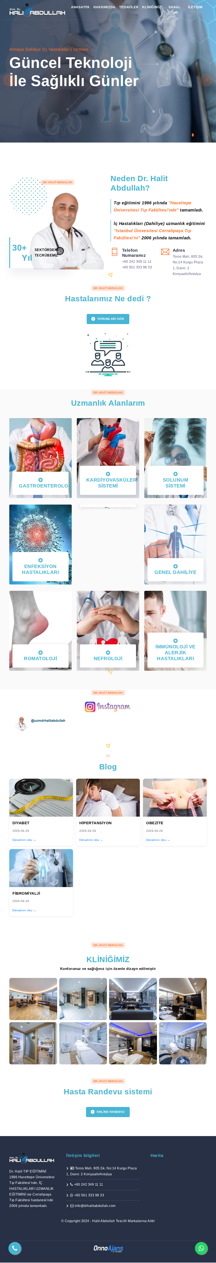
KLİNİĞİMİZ (151, 7)
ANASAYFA (80, 7)
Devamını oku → (24, 840)
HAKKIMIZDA (104, 7)
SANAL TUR (174, 9)
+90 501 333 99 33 (137, 267)
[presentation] (9, 80)
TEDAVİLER (128, 7)
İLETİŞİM (195, 7)
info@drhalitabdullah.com (95, 1206)
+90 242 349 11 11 (137, 261)
